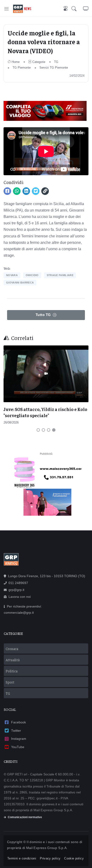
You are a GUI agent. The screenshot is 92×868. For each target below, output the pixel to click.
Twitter (16, 730)
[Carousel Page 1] (38, 430)
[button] (77, 8)
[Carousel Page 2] (43, 430)
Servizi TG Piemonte (53, 67)
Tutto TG (43, 315)
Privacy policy (50, 858)
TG (56, 62)
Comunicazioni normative (25, 817)
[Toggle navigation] (6, 8)
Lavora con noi (19, 597)
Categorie (38, 62)
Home (16, 62)
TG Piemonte (22, 67)
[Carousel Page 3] (48, 430)
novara (12, 275)
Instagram (18, 739)
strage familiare (60, 275)
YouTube (17, 747)
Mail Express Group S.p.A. (47, 848)
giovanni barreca (20, 282)
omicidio (32, 275)
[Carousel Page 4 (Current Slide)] (53, 430)
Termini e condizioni (21, 858)
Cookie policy (74, 858)
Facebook (18, 722)
